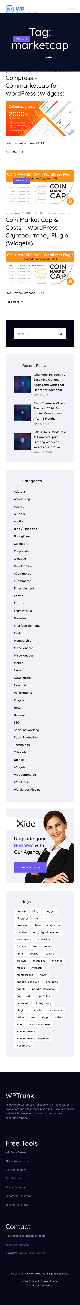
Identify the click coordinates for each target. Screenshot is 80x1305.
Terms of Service (50, 1281)
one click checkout (28, 982)
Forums (19, 603)
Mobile (18, 663)
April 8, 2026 (41, 423)
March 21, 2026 (42, 452)
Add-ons (20, 491)
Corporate (21, 551)
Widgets (22, 38)
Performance (23, 692)
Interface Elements (27, 625)
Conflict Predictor (16, 1169)
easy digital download (47, 932)
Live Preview (14, 143)
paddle (21, 989)
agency (21, 911)
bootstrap (40, 918)
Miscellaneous (23, 648)
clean (37, 925)
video (20, 1024)
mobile (21, 967)
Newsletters (22, 678)
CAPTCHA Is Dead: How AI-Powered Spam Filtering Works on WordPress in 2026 (49, 439)
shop (45, 1017)
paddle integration (43, 989)
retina (20, 1017)
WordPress (22, 782)
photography (42, 1003)
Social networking (26, 730)
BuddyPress (22, 536)
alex (41, 213)
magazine (39, 960)
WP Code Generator (18, 1152)
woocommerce (26, 1031)
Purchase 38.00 (33, 293)
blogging (22, 918)
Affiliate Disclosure (41, 1285)
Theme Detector (15, 1187)
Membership (22, 640)
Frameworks (23, 611)
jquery (50, 953)
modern (37, 967)
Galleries (20, 618)
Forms (18, 596)
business (22, 925)
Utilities (19, 760)
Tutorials (20, 752)
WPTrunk (39, 1273)
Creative (20, 558)
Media (18, 633)
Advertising (22, 499)
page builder (25, 996)
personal (22, 1003)
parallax (44, 996)
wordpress (23, 1045)
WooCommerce (25, 774)
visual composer (40, 1024)
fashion (21, 946)
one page (52, 982)
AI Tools (19, 514)
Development (23, 566)
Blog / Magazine (25, 529)
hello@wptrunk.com (17, 1245)
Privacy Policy (28, 1281)
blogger (50, 911)
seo (33, 1017)
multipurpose (25, 974)
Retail (18, 707)
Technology (22, 745)
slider (58, 1017)
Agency (19, 506)
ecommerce (24, 939)
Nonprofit (21, 685)
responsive (55, 1010)
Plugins (19, 700)
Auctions (20, 521)
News (18, 670)
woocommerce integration (33, 1038)
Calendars (21, 544)
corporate (53, 925)
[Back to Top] (72, 1299)
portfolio (36, 1010)
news (43, 974)
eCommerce (22, 573)
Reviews (19, 715)
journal (34, 953)
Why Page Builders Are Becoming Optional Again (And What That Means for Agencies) (49, 382)
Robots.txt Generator (18, 1196)
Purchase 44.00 (33, 143)
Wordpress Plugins (27, 789)
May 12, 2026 (41, 395)
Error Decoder (14, 1178)
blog (35, 911)
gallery (48, 946)
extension (44, 939)
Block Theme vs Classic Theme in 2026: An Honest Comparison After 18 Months (49, 410)
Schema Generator (17, 1204)
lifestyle (21, 960)
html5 (20, 953)
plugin (20, 1010)
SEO (17, 722)
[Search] (62, 333)
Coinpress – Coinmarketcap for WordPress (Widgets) (35, 85)
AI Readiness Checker (18, 1161)
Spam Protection (26, 737)
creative (22, 932)
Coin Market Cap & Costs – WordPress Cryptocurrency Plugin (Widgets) (37, 231)
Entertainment (24, 588)
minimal (57, 960)
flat (35, 946)
